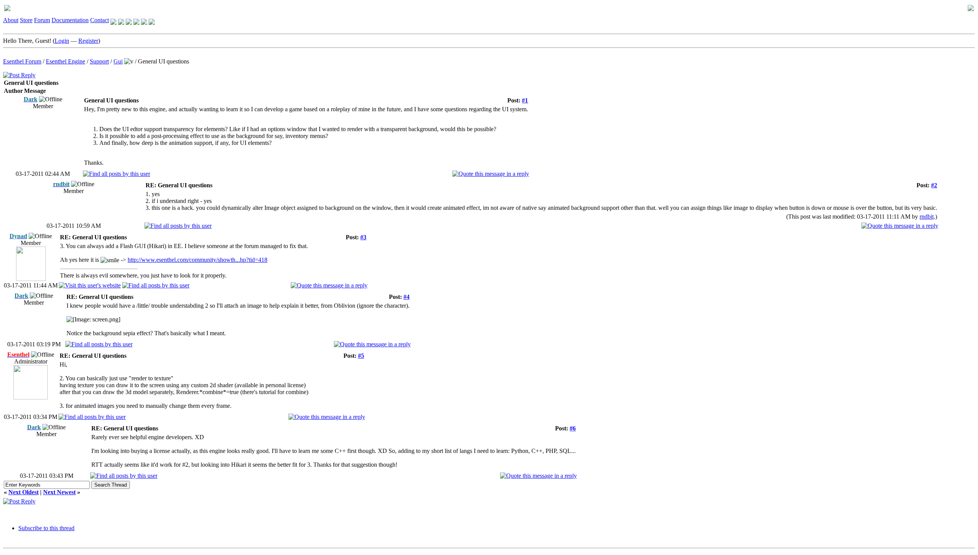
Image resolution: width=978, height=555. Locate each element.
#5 (361, 355)
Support (99, 61)
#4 (406, 297)
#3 (363, 237)
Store (26, 20)
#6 (573, 428)
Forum (42, 20)
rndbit (927, 216)
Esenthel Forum (22, 61)
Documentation (70, 20)
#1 (525, 100)
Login (62, 40)
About (10, 20)
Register (88, 40)
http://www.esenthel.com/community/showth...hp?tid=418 (197, 259)
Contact (99, 20)
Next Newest (59, 492)
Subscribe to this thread (46, 528)
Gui (118, 61)
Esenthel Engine (65, 61)
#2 (934, 185)
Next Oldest (23, 492)
